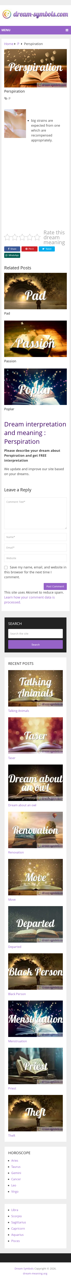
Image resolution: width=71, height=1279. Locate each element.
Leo (13, 1185)
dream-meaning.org (35, 1273)
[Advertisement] (35, 187)
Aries (14, 1161)
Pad (7, 313)
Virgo (15, 1192)
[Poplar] (35, 387)
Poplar (9, 409)
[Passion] (35, 339)
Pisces (15, 1241)
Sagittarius (18, 1222)
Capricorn (18, 1229)
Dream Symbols (24, 1268)
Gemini (16, 1173)
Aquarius (17, 1235)
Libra (14, 1210)
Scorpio (16, 1216)
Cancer (16, 1179)
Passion (10, 361)
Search (35, 644)
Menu (5, 30)
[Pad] (35, 291)
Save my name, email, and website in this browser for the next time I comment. (35, 572)
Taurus (16, 1167)
